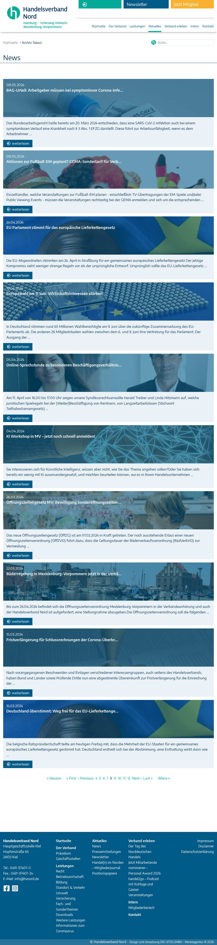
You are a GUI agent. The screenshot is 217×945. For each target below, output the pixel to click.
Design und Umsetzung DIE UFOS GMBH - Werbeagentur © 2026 (171, 942)
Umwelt (62, 893)
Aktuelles (154, 26)
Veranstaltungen (140, 895)
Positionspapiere (104, 873)
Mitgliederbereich (100, 4)
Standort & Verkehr (70, 887)
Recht (60, 871)
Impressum (205, 841)
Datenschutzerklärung (197, 852)
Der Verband (117, 26)
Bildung (61, 882)
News (96, 846)
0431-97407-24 (22, 873)
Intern (195, 26)
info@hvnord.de (27, 879)
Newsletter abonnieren (137, 4)
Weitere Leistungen (70, 920)
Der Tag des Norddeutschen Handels (139, 851)
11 (124, 778)
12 (128, 778)
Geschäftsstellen (68, 859)
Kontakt (208, 26)
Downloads (64, 915)
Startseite (99, 26)
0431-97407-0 (20, 868)
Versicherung (65, 898)
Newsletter (100, 857)
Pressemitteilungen (106, 852)
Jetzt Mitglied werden (186, 4)
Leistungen (137, 26)
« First (71, 778)
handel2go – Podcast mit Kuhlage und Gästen (143, 884)
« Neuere (54, 778)
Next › (137, 778)
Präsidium (63, 853)
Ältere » (164, 778)
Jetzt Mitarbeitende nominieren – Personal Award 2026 (144, 867)
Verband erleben (175, 26)
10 (119, 778)
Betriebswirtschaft (70, 877)
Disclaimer (206, 846)
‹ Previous (86, 778)
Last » (148, 778)
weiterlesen (20, 143)
